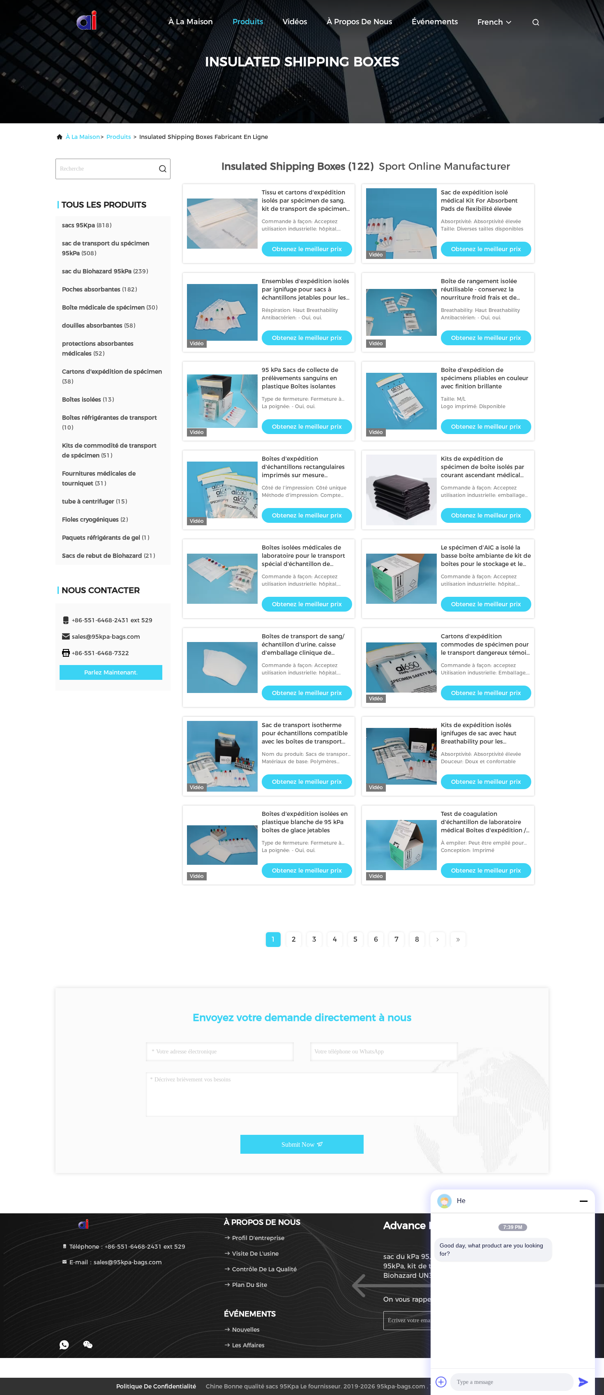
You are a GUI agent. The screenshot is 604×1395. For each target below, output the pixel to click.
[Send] (583, 1382)
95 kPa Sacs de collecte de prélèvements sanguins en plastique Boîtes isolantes (300, 378)
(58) (98, 325)
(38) (112, 376)
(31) (99, 478)
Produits (248, 21)
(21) (108, 555)
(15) (94, 501)
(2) (95, 519)
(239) (105, 271)
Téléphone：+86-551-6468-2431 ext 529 (126, 1246)
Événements (435, 21)
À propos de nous (359, 21)
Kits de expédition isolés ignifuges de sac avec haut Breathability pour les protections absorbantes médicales (478, 741)
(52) (98, 348)
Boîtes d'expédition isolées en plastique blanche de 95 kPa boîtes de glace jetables (305, 822)
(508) (105, 248)
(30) (109, 307)
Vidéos (295, 21)
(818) (86, 225)
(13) (88, 399)
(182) (99, 289)
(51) (109, 450)
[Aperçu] (88, 20)
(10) (109, 422)
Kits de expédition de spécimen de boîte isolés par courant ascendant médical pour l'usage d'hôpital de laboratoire (482, 475)
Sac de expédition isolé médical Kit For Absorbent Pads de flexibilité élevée (479, 200)
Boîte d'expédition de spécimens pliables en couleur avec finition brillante (484, 378)
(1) (105, 537)
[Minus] (583, 1201)
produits (118, 137)
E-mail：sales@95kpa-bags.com (115, 1262)
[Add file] (441, 1382)
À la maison (190, 21)
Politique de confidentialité (156, 1386)
